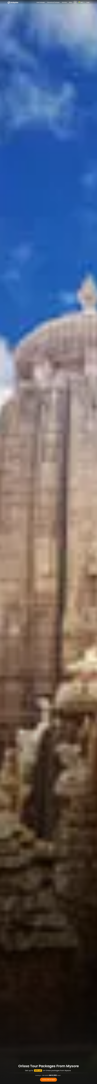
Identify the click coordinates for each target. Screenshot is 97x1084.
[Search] (75, 2)
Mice (70, 2)
